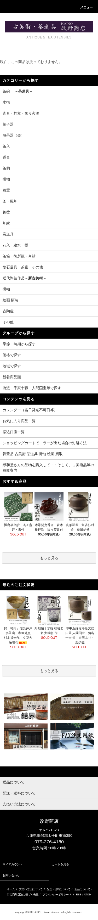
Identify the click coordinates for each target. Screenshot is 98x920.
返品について (82, 889)
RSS (79, 894)
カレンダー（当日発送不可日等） (30, 410)
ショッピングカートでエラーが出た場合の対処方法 (45, 443)
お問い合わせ (11, 875)
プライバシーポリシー (56, 894)
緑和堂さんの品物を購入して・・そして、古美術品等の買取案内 (48, 467)
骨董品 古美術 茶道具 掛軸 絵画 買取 (33, 454)
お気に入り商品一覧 (19, 421)
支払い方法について (31, 889)
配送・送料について (58, 889)
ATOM (87, 894)
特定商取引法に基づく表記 (22, 894)
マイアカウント (13, 864)
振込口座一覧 (14, 432)
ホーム (11, 889)
